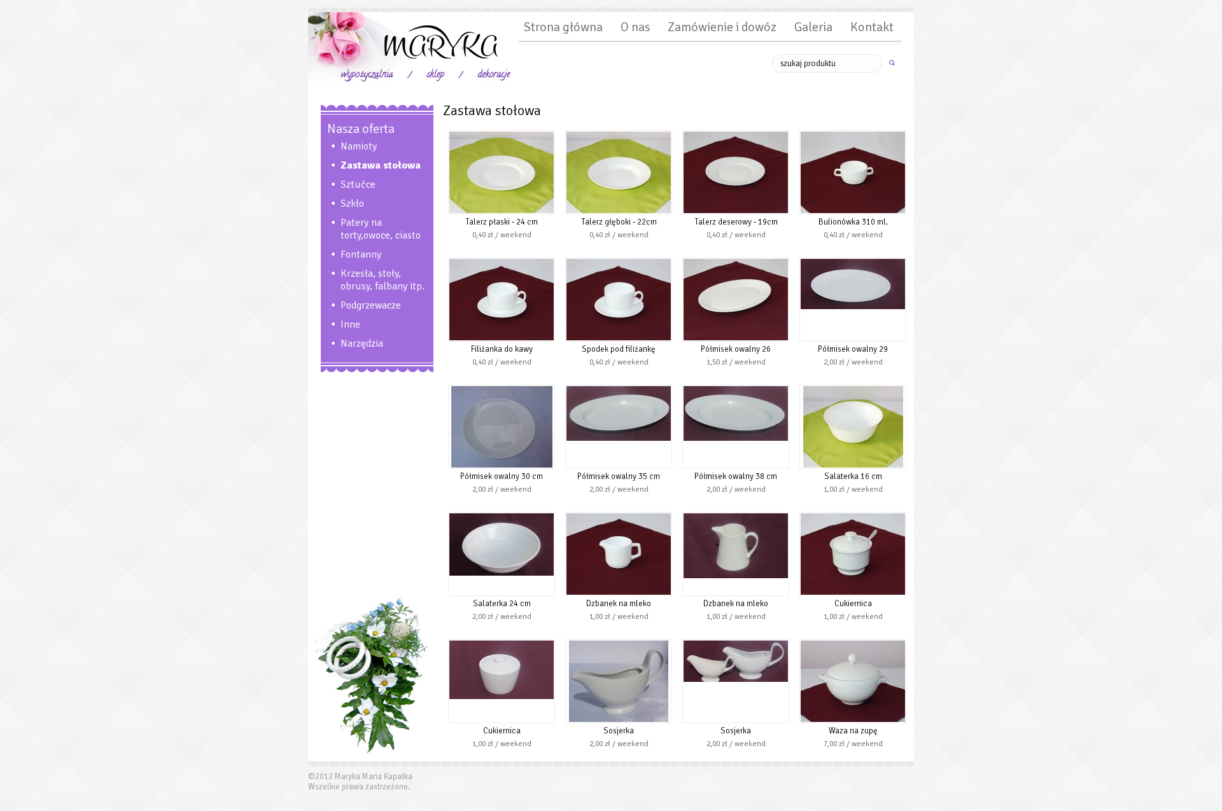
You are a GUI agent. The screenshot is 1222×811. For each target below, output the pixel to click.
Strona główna (563, 27)
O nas (635, 27)
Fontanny (361, 254)
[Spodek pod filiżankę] (618, 338)
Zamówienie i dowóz (722, 27)
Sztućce (358, 184)
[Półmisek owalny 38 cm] (736, 438)
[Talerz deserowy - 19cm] (736, 210)
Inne (350, 324)
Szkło (352, 203)
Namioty (359, 146)
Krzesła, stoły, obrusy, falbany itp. (383, 280)
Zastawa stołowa (381, 165)
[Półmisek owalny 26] (736, 338)
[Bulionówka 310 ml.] (853, 210)
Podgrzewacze (371, 305)
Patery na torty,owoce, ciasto (381, 229)
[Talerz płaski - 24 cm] (501, 210)
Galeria (813, 27)
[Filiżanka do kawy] (501, 338)
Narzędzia (362, 343)
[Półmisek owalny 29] (853, 307)
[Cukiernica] (853, 592)
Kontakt (872, 27)
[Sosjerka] (618, 719)
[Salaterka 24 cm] (501, 573)
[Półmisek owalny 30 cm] (501, 465)
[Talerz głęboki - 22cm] (618, 210)
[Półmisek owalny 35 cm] (618, 438)
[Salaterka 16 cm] (853, 465)
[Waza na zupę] (853, 719)
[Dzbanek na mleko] (618, 592)
